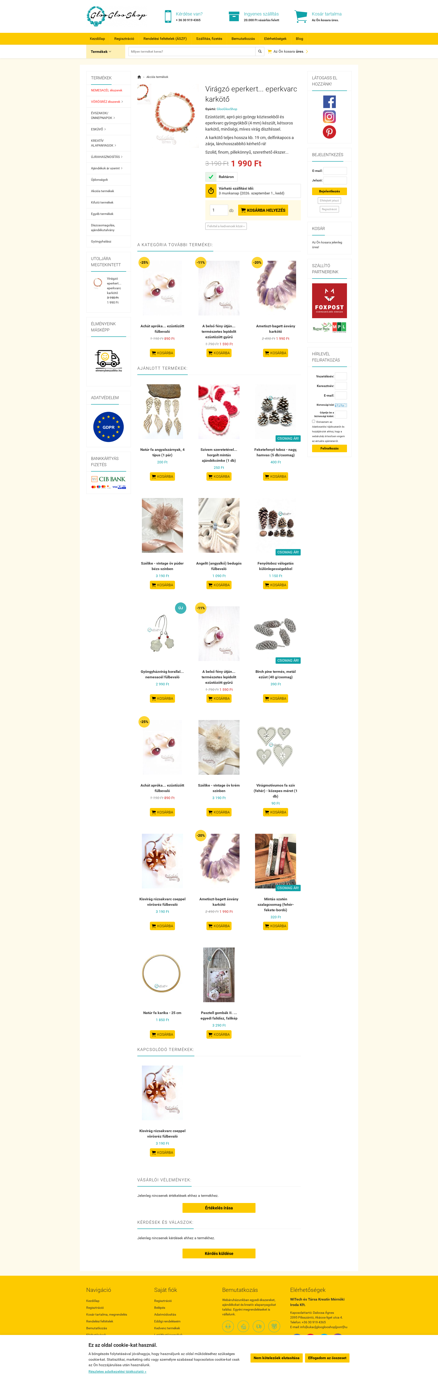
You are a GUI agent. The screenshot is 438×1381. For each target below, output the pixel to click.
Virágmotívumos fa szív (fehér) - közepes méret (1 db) (275, 790)
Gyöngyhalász (101, 241)
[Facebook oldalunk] (329, 102)
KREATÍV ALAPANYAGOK (103, 143)
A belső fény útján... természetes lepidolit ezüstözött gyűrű (219, 331)
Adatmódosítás (165, 1314)
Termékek (101, 51)
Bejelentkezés (329, 191)
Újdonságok (99, 179)
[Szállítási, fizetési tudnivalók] (329, 300)
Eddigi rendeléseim (167, 1321)
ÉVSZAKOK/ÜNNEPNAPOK (103, 115)
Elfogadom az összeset (327, 1358)
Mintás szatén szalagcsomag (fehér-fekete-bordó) (276, 904)
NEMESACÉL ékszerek (106, 90)
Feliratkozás (330, 448)
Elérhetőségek (275, 38)
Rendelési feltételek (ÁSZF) (165, 38)
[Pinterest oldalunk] (329, 132)
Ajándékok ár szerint (106, 168)
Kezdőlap (97, 38)
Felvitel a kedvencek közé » (226, 226)
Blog (299, 38)
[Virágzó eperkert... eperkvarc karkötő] (144, 94)
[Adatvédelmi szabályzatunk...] (108, 426)
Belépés (159, 1307)
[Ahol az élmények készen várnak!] (108, 361)
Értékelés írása (219, 1207)
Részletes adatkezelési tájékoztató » (117, 1371)
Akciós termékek (102, 191)
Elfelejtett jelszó (329, 200)
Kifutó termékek (102, 202)
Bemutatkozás (243, 38)
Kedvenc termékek (167, 1328)
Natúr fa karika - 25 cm (162, 1013)
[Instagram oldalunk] (329, 116)
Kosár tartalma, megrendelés (106, 1314)
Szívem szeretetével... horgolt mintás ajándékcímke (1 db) (219, 455)
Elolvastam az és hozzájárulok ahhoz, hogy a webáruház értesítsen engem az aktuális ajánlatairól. (328, 432)
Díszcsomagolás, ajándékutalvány (103, 227)
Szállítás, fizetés (209, 38)
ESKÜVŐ (98, 129)
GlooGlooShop (227, 109)
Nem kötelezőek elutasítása (277, 1358)
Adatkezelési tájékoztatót (326, 426)
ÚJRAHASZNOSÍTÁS (106, 157)
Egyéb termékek (102, 214)
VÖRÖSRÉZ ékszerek (107, 101)
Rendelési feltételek (99, 1321)
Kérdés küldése (219, 1253)
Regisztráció (124, 38)
